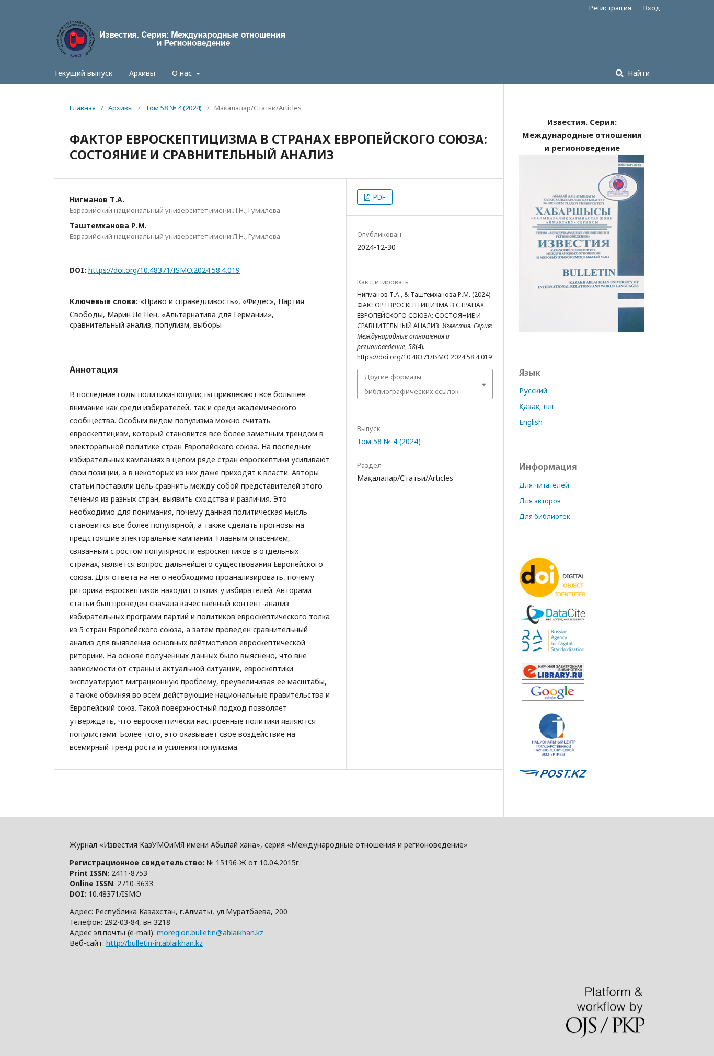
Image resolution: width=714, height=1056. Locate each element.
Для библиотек (544, 516)
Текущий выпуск (83, 73)
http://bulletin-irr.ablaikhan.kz (154, 943)
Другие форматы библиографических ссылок (411, 384)
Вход (651, 8)
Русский (533, 391)
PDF (378, 197)
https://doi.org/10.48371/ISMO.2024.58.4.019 (164, 270)
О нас (183, 73)
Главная (83, 107)
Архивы (142, 73)
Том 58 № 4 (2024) (173, 107)
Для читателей (544, 485)
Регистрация (610, 8)
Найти (638, 73)
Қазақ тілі (536, 406)
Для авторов (540, 500)
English (531, 422)
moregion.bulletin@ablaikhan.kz (210, 932)
